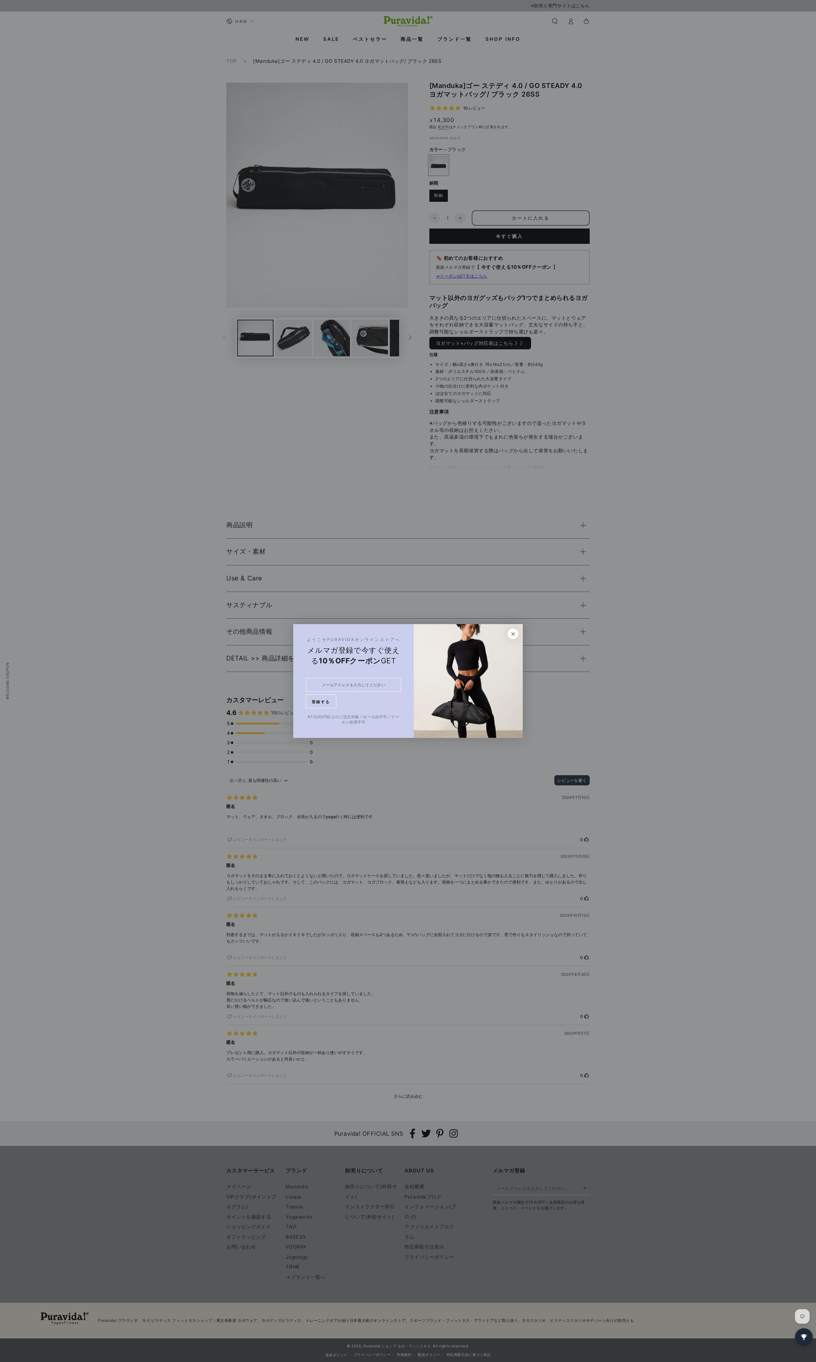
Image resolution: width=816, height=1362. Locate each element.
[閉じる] (513, 634)
